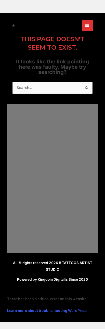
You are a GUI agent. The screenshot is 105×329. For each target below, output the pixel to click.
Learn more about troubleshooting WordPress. (47, 310)
